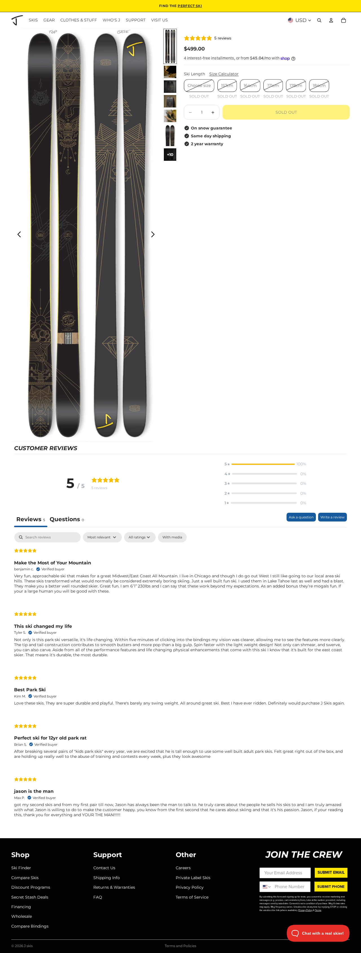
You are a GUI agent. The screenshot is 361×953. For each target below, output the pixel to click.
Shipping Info (106, 877)
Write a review (332, 517)
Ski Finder (21, 868)
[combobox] (266, 887)
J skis (28, 946)
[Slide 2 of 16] (170, 72)
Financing (21, 906)
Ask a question (301, 517)
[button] (265, 464)
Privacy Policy (190, 887)
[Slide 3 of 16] (170, 86)
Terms (318, 910)
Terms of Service (192, 897)
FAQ (97, 897)
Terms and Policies (180, 946)
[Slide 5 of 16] (170, 116)
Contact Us (104, 868)
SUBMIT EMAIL (331, 872)
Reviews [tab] (30, 519)
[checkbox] (172, 537)
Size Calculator (224, 73)
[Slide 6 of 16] (170, 135)
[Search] (319, 20)
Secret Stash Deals (29, 897)
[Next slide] (154, 235)
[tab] (66, 520)
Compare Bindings (30, 926)
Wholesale (21, 916)
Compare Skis (25, 877)
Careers (183, 868)
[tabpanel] (180, 679)
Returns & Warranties (114, 887)
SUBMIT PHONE (331, 886)
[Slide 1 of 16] (170, 46)
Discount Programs (30, 887)
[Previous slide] (17, 235)
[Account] (331, 20)
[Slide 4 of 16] (170, 101)
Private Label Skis (193, 877)
